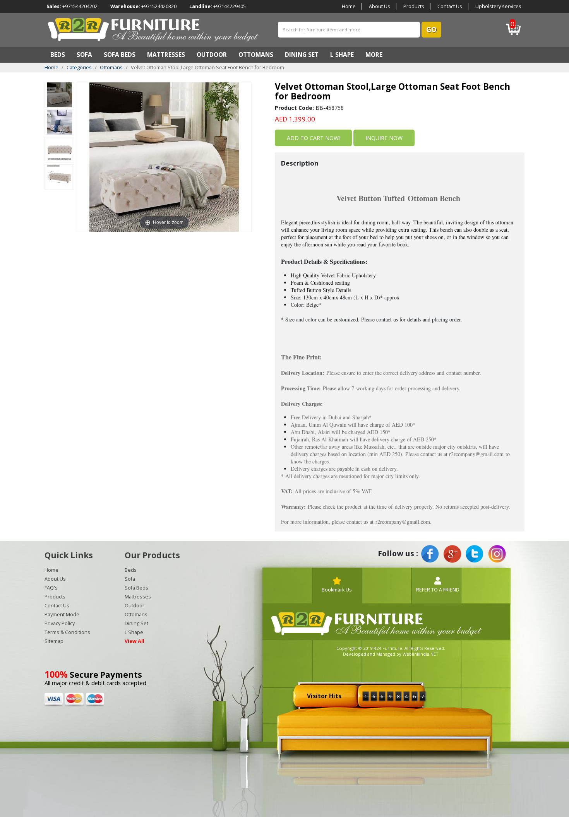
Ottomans (255, 55)
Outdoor (212, 55)
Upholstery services (498, 6)
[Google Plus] (452, 554)
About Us (379, 6)
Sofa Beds (119, 55)
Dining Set (302, 55)
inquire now (384, 138)
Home (349, 6)
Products (413, 6)
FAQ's (51, 588)
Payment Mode (62, 614)
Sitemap (54, 641)
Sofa (84, 55)
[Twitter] (474, 554)
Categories (79, 67)
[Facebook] (430, 554)
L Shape (342, 55)
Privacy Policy (60, 623)
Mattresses (166, 55)
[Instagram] (497, 554)
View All (134, 641)
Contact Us (449, 6)
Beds (57, 55)
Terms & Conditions (67, 632)
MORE (373, 55)
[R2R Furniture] (153, 29)
